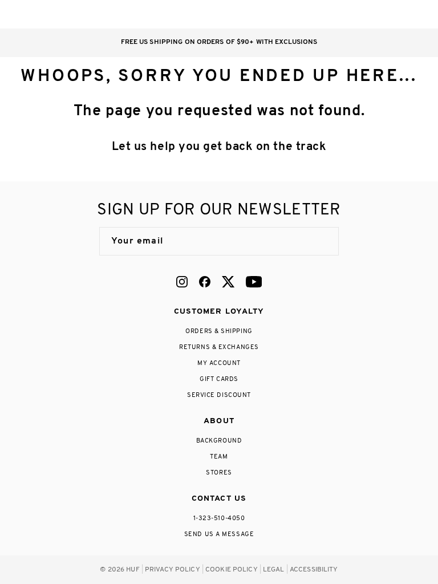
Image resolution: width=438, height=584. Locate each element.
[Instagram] (182, 281)
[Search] (346, 14)
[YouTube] (253, 281)
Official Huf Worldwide (43, 14)
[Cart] (391, 14)
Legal (274, 569)
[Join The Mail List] (318, 241)
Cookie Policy (231, 569)
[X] (228, 281)
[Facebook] (204, 281)
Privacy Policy (172, 569)
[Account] (369, 14)
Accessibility (314, 569)
